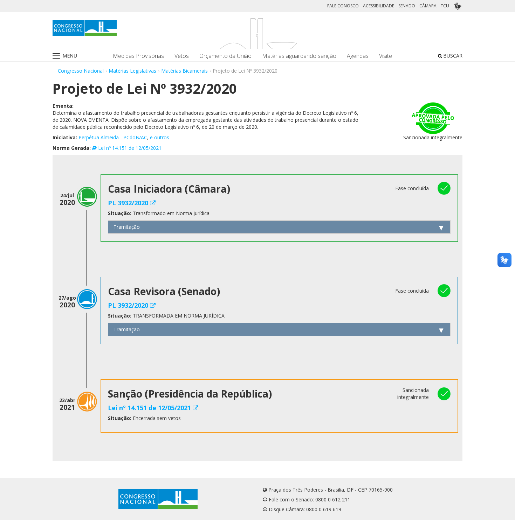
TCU (445, 6)
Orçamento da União (225, 56)
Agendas (358, 56)
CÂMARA (428, 6)
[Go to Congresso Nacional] (85, 28)
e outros (159, 137)
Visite (385, 56)
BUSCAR (452, 55)
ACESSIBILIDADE (378, 6)
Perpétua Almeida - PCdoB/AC (112, 137)
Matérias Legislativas (132, 70)
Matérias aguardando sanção (299, 56)
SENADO (406, 6)
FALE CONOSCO (343, 6)
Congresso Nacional (81, 70)
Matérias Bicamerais (184, 70)
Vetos (181, 56)
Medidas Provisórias (138, 56)
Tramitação (127, 227)
